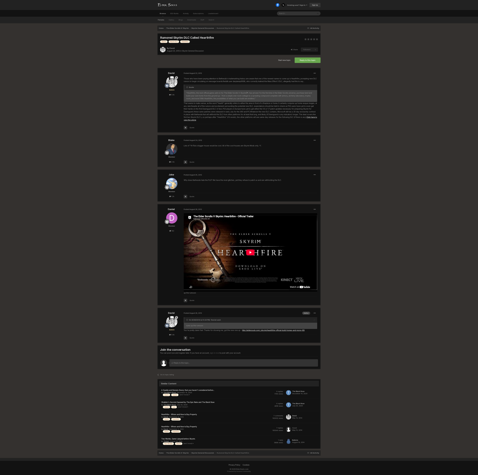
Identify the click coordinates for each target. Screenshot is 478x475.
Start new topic (284, 60)
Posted (193, 73)
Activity (186, 13)
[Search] (318, 13)
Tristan (166, 441)
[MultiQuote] (185, 127)
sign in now (214, 353)
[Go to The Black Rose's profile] (288, 392)
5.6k (173, 95)
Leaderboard (213, 13)
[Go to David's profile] (163, 49)
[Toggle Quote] (187, 87)
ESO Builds (174, 13)
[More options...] (314, 73)
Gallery (171, 20)
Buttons (295, 440)
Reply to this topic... (181, 363)
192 (172, 231)
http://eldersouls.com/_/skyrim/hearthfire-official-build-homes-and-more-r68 (273, 330)
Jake (171, 174)
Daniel (171, 209)
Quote (192, 128)
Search (211, 20)
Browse (163, 13)
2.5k (173, 162)
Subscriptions (198, 13)
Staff (202, 20)
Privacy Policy (234, 465)
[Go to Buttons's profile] (288, 441)
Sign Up (315, 5)
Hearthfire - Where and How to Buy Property (179, 414)
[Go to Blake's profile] (171, 149)
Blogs (181, 20)
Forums (161, 20)
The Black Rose (170, 393)
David (172, 48)
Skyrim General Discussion (193, 51)
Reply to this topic (307, 60)
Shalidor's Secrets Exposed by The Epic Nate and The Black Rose (187, 402)
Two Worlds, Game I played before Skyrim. (178, 439)
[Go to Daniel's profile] (171, 218)
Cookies (246, 465)
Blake (171, 140)
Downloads (191, 20)
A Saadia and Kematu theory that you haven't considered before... (187, 390)
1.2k (172, 196)
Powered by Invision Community (239, 471)
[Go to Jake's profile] (171, 183)
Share (295, 50)
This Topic (308, 13)
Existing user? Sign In (296, 5)
